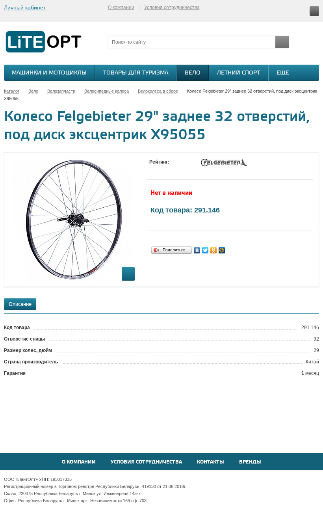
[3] (169, 169)
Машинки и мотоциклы (49, 73)
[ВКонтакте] (197, 250)
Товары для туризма (135, 73)
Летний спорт (238, 73)
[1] (153, 169)
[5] (185, 169)
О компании (121, 7)
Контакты (210, 462)
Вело (192, 73)
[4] (177, 169)
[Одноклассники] (214, 250)
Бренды (250, 462)
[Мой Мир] (222, 250)
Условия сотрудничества (172, 7)
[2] (161, 169)
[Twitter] (205, 250)
